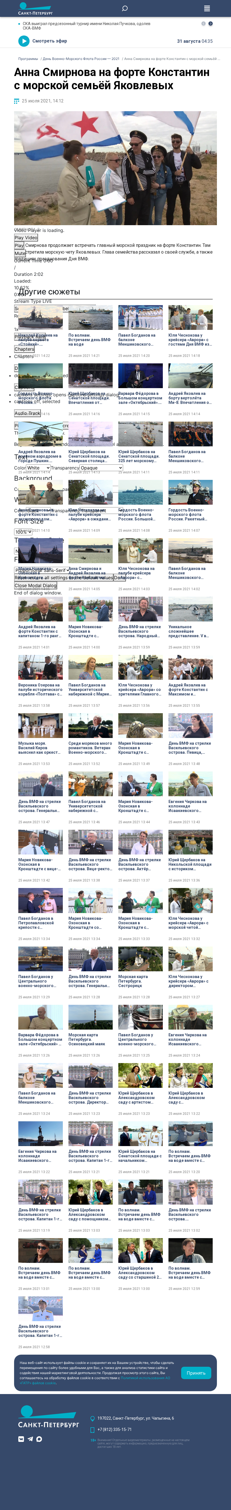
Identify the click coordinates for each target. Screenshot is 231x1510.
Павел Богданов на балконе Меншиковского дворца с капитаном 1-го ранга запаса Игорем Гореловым (38, 1097)
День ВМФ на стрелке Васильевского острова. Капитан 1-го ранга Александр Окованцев (40, 1214)
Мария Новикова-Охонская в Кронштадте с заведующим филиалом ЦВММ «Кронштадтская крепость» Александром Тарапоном (135, 923)
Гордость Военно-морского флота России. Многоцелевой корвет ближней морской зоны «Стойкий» (40, 398)
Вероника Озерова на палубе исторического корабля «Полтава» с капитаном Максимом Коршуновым (40, 689)
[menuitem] (115, 394)
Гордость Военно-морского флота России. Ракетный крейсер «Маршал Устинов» (186, 514)
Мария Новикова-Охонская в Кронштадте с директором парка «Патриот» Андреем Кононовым (137, 806)
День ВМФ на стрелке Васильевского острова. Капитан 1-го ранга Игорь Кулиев (90, 1156)
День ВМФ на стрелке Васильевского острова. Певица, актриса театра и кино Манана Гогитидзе (190, 748)
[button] (210, 23)
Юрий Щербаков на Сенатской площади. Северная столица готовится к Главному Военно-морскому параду (90, 456)
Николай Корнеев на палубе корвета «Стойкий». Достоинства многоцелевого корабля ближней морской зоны (38, 339)
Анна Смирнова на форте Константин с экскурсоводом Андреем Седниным (38, 514)
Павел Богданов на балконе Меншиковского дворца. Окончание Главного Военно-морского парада (187, 456)
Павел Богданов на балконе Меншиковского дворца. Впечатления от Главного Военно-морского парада (139, 339)
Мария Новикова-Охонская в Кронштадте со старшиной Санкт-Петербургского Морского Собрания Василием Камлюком (89, 923)
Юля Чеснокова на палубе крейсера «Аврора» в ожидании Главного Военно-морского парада (89, 514)
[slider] (115, 288)
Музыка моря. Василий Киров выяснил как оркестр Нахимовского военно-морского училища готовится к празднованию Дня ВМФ (39, 748)
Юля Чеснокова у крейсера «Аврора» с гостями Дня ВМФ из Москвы (188, 339)
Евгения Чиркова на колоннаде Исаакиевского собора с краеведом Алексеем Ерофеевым (40, 1156)
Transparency (65, 468)
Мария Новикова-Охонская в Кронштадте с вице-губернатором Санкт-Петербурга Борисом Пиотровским (39, 864)
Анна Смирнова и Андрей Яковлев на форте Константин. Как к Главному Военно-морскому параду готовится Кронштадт (87, 573)
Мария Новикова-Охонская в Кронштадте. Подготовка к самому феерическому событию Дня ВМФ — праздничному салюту (40, 573)
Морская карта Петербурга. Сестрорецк (133, 981)
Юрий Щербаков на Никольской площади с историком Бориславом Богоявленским (190, 864)
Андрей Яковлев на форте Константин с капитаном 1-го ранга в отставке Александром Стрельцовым (39, 631)
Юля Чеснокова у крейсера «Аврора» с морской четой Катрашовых (188, 923)
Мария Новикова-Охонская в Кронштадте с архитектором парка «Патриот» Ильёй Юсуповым (88, 631)
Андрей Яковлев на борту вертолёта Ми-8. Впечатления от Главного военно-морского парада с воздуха (189, 398)
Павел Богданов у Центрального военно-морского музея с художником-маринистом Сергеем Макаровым (39, 981)
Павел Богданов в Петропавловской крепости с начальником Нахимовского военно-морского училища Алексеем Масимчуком (37, 923)
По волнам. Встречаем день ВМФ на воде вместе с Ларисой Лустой (89, 1272)
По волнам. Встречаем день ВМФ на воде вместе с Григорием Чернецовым (139, 1214)
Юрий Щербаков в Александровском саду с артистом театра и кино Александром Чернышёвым (136, 1097)
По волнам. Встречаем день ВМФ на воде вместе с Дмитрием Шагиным (189, 1156)
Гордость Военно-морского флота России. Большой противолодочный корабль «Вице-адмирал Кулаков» (136, 514)
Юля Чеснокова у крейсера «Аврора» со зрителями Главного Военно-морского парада (139, 689)
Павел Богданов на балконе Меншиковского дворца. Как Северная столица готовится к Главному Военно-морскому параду (190, 573)
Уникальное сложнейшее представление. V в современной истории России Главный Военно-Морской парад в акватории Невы (190, 631)
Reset (64, 577)
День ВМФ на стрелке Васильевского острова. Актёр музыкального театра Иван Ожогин (140, 864)
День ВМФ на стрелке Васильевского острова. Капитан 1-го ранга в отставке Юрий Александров (40, 1331)
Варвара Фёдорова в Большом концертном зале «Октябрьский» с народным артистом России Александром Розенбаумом (40, 1039)
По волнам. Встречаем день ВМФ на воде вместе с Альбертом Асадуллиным (189, 1272)
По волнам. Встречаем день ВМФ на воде (89, 339)
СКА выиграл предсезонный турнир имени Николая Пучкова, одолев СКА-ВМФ (86, 25)
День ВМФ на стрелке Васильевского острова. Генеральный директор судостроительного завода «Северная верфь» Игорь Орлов (90, 981)
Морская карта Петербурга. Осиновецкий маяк (86, 1039)
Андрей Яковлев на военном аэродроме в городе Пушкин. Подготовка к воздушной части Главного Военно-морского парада (39, 456)
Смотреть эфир (49, 41)
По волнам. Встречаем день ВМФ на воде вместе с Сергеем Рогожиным (39, 1272)
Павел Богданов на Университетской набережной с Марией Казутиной (89, 689)
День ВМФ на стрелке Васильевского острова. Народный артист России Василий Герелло (139, 631)
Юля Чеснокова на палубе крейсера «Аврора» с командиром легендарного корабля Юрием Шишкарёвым (136, 573)
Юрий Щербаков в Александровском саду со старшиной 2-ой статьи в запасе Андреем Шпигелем (139, 1272)
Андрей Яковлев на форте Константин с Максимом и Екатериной (188, 689)
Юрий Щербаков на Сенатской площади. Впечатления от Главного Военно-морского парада (89, 398)
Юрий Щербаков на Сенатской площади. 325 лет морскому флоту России (139, 456)
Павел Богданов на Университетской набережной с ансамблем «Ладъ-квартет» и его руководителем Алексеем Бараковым (90, 806)
